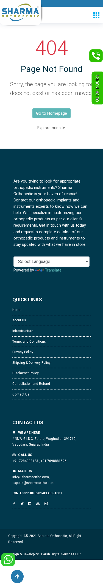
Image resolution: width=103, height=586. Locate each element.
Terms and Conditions (29, 341)
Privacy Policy (22, 352)
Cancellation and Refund (31, 384)
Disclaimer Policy (25, 373)
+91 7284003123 (25, 461)
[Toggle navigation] (96, 15)
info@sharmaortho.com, (31, 477)
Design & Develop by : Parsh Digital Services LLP (44, 554)
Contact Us (20, 394)
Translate (53, 270)
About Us (19, 320)
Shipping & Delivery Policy (31, 363)
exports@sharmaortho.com (33, 483)
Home (16, 310)
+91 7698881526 (53, 461)
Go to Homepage (51, 113)
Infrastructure (22, 331)
